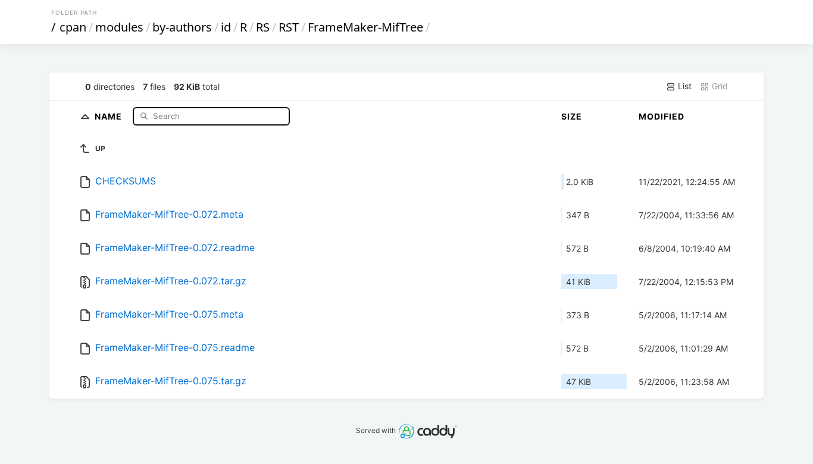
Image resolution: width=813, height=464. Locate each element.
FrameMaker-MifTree (365, 27)
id (226, 27)
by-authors (182, 27)
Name (109, 116)
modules (119, 27)
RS (263, 27)
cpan (73, 27)
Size (571, 116)
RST (289, 27)
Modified (661, 116)
